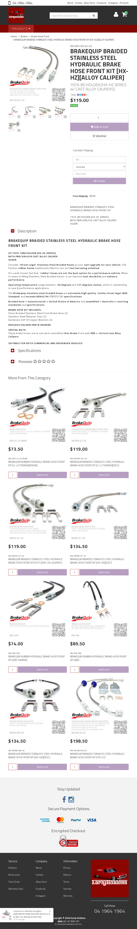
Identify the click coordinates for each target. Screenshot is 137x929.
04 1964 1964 (22, 3)
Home (14, 36)
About (70, 3)
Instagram (113, 3)
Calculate (100, 181)
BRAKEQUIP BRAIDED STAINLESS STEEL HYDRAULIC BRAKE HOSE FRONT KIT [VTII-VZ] (97, 755)
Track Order (14, 881)
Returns (67, 874)
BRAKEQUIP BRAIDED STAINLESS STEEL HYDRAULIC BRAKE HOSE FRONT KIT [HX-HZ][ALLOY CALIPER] (64, 39)
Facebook (102, 3)
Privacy (67, 867)
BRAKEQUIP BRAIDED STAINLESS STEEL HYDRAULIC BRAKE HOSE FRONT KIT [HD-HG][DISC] (97, 561)
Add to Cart (100, 127)
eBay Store (89, 3)
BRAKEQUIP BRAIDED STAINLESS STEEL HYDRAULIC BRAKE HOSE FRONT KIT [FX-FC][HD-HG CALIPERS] (35, 561)
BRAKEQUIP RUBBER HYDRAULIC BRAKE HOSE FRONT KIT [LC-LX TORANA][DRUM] (36, 463)
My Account (14, 874)
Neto (80, 924)
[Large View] (14, 112)
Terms (66, 881)
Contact (78, 3)
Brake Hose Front (40, 36)
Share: (74, 94)
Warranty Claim (15, 888)
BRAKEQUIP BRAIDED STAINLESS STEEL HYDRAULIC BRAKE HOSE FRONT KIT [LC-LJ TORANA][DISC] (97, 463)
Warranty (68, 895)
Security (67, 888)
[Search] (94, 15)
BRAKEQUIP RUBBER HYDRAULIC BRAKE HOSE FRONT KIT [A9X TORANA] (36, 658)
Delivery (12, 867)
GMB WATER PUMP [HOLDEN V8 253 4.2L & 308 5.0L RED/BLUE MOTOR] (32, 915)
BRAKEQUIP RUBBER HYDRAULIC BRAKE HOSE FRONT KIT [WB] (98, 658)
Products (124, 3)
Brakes (24, 36)
